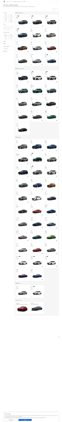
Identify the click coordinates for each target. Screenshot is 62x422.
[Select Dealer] (58, 1)
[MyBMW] (56, 1)
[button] (12, 12)
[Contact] (59, 337)
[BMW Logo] (4, 1)
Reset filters (5, 51)
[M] (4, 43)
